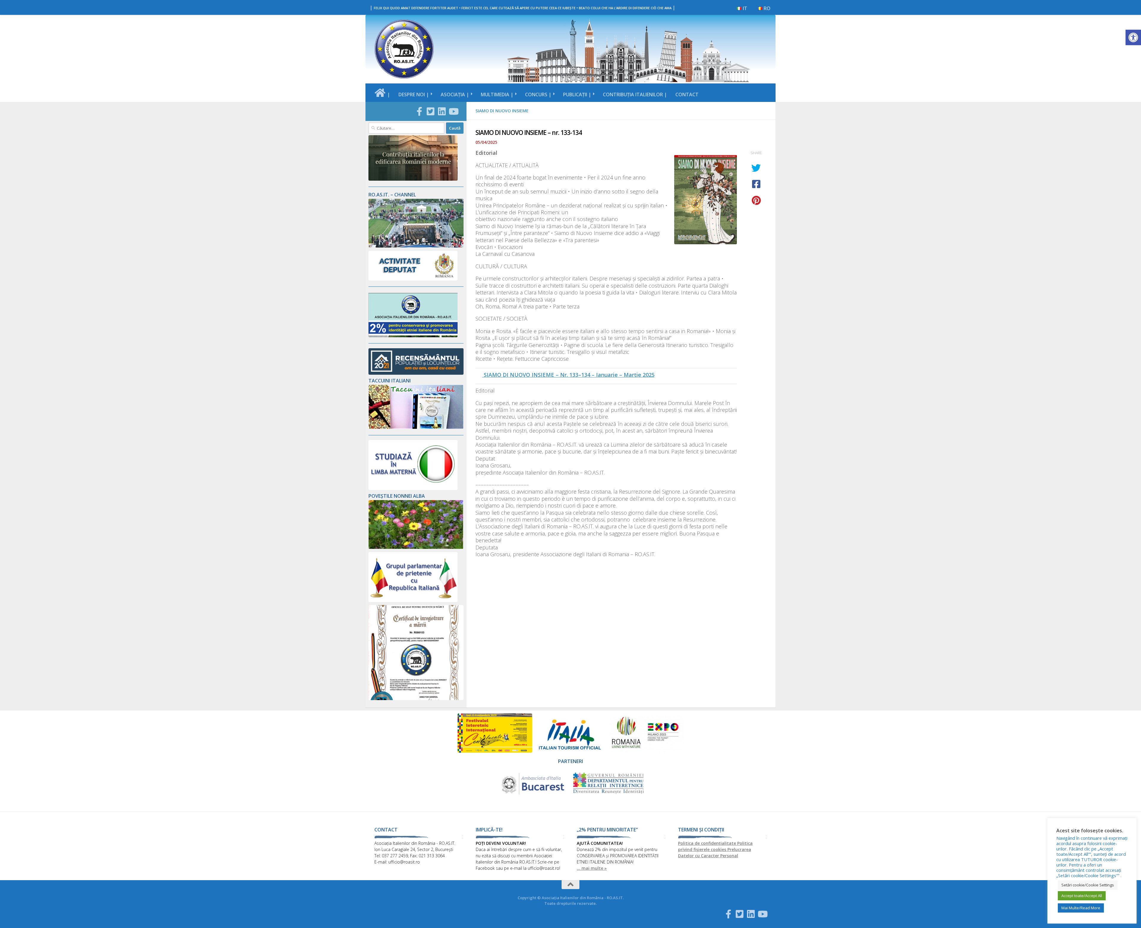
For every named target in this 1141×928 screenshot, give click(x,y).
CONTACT (687, 94)
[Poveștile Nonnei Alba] (416, 547)
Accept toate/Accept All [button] (1081, 895)
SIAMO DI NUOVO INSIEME (502, 111)
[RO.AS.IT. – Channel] (416, 246)
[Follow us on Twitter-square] (430, 111)
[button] (1133, 37)
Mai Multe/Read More (1080, 907)
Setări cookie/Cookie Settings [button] (1087, 885)
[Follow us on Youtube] (453, 111)
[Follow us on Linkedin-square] (441, 111)
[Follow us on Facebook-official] (419, 111)
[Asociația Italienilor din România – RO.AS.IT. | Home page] (404, 49)
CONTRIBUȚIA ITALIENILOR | (635, 94)
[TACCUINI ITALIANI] (416, 427)
